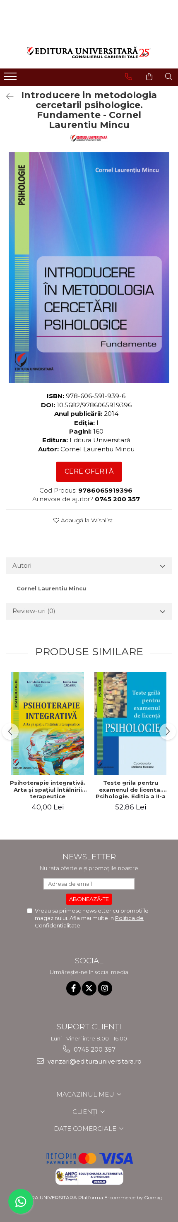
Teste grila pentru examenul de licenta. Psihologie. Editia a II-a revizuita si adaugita (131, 789)
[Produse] (11, 79)
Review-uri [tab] (33, 611)
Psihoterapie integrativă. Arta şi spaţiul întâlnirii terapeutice (47, 789)
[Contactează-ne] (128, 76)
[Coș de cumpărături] (149, 76)
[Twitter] (89, 988)
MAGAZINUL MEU (86, 1094)
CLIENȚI (85, 1112)
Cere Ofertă (89, 471)
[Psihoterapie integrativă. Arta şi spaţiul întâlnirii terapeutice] (47, 723)
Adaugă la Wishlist (86, 520)
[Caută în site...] (168, 76)
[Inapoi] (6, 96)
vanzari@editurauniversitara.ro (94, 1061)
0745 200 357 (93, 1049)
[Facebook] (73, 988)
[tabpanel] (89, 267)
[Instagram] (105, 988)
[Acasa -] (89, 52)
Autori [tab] (21, 565)
